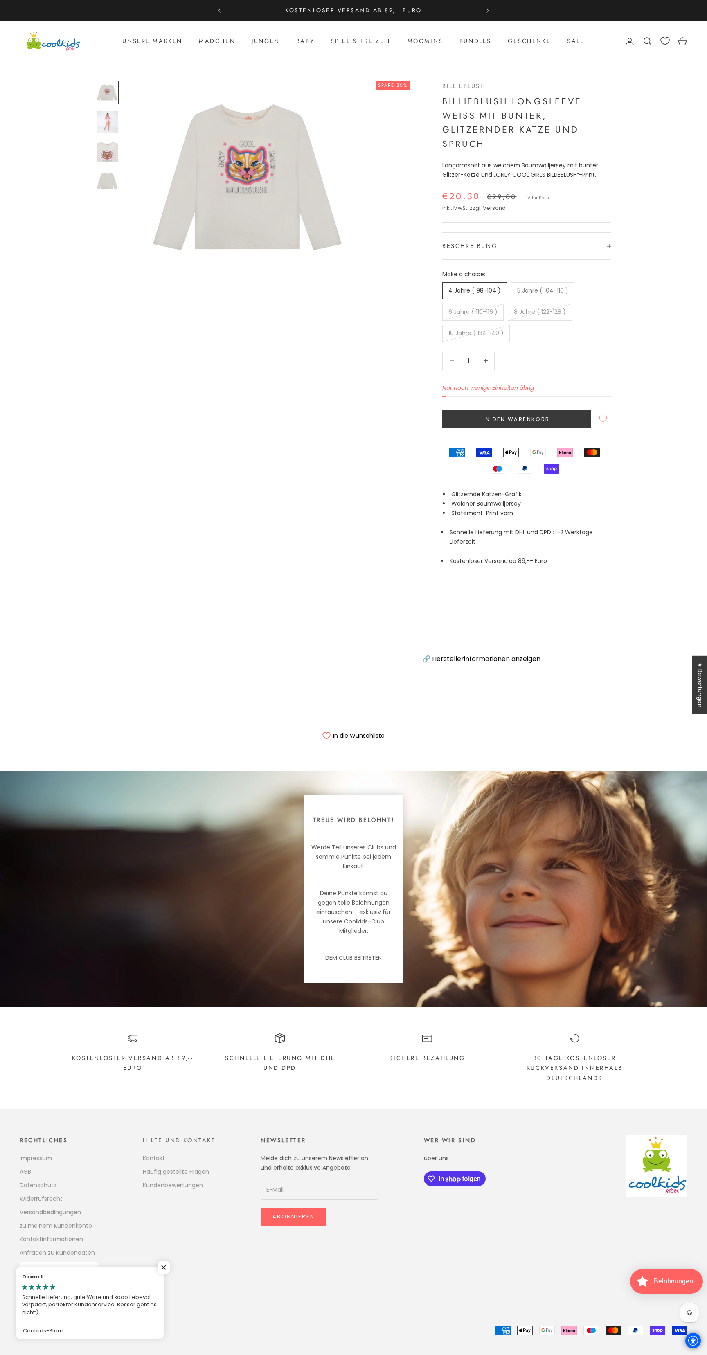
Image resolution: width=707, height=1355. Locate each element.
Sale (575, 41)
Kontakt (154, 1158)
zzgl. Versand (488, 208)
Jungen (266, 41)
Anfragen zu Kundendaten (57, 1253)
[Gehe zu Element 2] (107, 121)
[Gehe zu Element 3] (107, 151)
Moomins (425, 41)
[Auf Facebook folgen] (24, 1302)
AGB (25, 1172)
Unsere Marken (152, 41)
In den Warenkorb (516, 419)
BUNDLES (475, 41)
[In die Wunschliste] (603, 419)
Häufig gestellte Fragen (176, 1172)
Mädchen (217, 41)
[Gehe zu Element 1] (107, 92)
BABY (305, 41)
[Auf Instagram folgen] (45, 1302)
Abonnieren (293, 1216)
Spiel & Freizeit (361, 41)
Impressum (36, 1158)
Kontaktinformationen (51, 1239)
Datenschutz (38, 1185)
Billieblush (464, 86)
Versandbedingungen (50, 1212)
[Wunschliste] (665, 41)
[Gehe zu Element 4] (107, 180)
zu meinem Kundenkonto (56, 1226)
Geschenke (529, 41)
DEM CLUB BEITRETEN (353, 958)
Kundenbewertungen (173, 1185)
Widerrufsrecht (41, 1199)
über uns (436, 1158)
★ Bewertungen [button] (700, 684)
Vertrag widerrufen (59, 1269)
